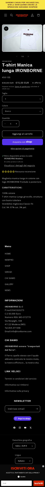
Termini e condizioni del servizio (21, 378)
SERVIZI (8, 272)
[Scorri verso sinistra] (16, 56)
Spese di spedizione (22, 86)
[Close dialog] (43, 466)
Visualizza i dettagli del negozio (19, 165)
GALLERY (9, 284)
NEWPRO (9, 260)
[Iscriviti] (37, 408)
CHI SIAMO (10, 278)
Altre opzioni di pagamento (22, 148)
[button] (6, 15)
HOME (8, 253)
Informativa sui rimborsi (17, 384)
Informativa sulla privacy (17, 391)
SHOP (7, 266)
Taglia (4, 93)
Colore (5, 105)
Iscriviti (38, 483)
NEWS (8, 290)
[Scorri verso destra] (28, 56)
